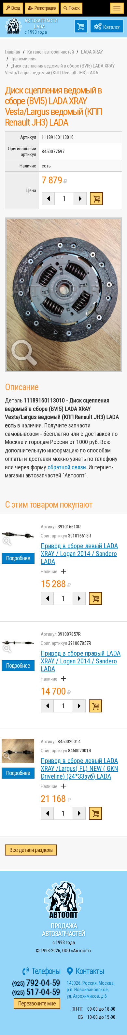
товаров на (81, 26)
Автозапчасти (40, 26)
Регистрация (45, 8)
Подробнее (18, 558)
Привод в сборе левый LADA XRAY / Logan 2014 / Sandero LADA (79, 553)
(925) (36, 983)
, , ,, (91, 989)
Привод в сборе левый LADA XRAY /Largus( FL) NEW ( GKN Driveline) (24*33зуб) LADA (79, 768)
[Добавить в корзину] (95, 598)
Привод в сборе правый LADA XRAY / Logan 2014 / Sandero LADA (80, 661)
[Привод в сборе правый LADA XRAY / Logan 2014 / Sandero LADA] (18, 643)
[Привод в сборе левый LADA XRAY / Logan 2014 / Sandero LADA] (18, 536)
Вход (15, 8)
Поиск (74, 8)
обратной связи (67, 467)
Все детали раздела (30, 849)
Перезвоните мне (37, 1003)
